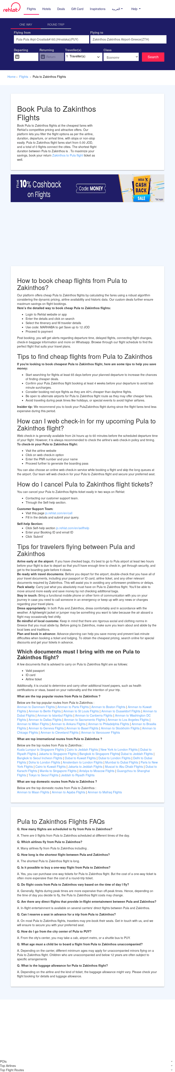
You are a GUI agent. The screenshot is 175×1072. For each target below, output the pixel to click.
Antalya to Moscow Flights (96, 771)
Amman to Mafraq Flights (105, 792)
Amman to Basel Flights (82, 728)
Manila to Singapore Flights (58, 771)
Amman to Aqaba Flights (69, 792)
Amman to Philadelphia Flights (108, 724)
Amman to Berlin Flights (45, 711)
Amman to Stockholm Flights (120, 728)
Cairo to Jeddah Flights (82, 749)
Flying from (22, 32)
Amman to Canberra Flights (93, 715)
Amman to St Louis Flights (81, 711)
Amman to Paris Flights (73, 707)
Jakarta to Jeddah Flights (85, 766)
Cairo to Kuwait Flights (50, 766)
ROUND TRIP (55, 24)
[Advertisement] (87, 236)
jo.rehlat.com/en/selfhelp (72, 528)
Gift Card (77, 9)
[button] (117, 8)
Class (108, 50)
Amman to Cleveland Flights (60, 732)
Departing (21, 50)
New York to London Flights (119, 749)
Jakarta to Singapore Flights (58, 754)
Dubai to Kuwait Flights (80, 758)
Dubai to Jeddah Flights (137, 754)
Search (153, 56)
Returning (46, 50)
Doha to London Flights (44, 762)
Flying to (96, 32)
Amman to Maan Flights (33, 792)
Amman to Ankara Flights (68, 724)
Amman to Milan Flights (33, 724)
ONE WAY (25, 24)
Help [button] (134, 9)
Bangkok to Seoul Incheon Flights (39, 758)
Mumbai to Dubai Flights (121, 762)
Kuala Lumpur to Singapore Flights (40, 749)
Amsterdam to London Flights (83, 762)
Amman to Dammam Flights (36, 707)
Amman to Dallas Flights (45, 719)
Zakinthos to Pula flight (68, 155)
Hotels (46, 9)
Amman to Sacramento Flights (84, 719)
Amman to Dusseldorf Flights (120, 711)
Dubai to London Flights (114, 758)
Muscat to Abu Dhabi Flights (124, 766)
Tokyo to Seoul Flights (43, 775)
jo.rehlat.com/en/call (58, 513)
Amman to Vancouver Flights (100, 732)
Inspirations (97, 9)
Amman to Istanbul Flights (55, 715)
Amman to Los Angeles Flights (128, 719)
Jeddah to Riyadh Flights (78, 775)
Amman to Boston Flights (108, 707)
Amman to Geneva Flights (46, 728)
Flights (31, 9)
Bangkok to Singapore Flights (99, 754)
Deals (61, 9)
